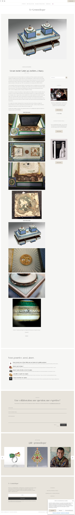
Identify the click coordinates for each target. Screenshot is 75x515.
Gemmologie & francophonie (53, 493)
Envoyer (63, 424)
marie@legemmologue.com (55, 403)
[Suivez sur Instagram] (2, 1)
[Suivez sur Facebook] (1, 1)
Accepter (52, 510)
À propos (52, 487)
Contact (52, 496)
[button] (72, 500)
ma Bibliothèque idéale (52, 490)
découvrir (59, 131)
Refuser (60, 510)
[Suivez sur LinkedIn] (4, 1)
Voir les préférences (69, 510)
